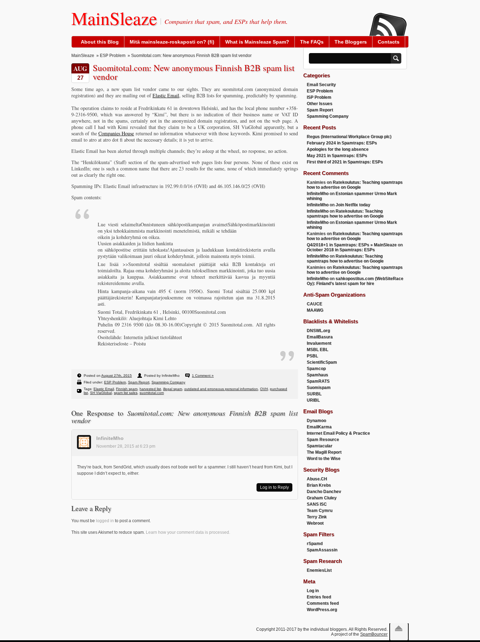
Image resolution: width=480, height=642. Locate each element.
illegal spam (172, 389)
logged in (105, 520)
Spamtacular (319, 445)
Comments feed (323, 603)
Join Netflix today (353, 204)
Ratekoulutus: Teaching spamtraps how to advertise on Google (355, 185)
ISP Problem (319, 97)
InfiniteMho (110, 438)
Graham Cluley (322, 497)
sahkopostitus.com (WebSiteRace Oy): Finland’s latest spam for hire (355, 281)
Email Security (321, 84)
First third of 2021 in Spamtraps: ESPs (345, 162)
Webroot (315, 523)
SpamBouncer (374, 634)
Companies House (116, 133)
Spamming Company (168, 382)
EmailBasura (320, 337)
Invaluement (319, 343)
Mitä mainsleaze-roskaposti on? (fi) (172, 42)
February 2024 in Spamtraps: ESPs (342, 143)
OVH (264, 389)
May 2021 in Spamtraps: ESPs (337, 155)
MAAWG (315, 310)
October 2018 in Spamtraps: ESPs (341, 249)
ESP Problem (112, 55)
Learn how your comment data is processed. (188, 532)
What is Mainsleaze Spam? (257, 42)
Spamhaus (317, 374)
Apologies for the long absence (338, 149)
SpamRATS (318, 381)
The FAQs (312, 42)
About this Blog (100, 42)
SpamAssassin (322, 549)
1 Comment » (203, 375)
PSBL (312, 356)
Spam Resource (323, 439)
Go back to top (399, 628)
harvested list (150, 389)
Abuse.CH (317, 478)
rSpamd (315, 543)
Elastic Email (166, 95)
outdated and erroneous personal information (221, 389)
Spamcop (316, 368)
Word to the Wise (323, 458)
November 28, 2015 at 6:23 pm (125, 446)
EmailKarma (319, 426)
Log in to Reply (274, 487)
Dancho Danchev (324, 491)
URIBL (313, 400)
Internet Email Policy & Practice (338, 433)
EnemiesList (319, 570)
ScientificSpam (322, 362)
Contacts (389, 42)
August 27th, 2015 (116, 375)
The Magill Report (324, 452)
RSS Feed (388, 20)
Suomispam (319, 387)
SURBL (314, 393)
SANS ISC (317, 504)
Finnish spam (126, 389)
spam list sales (125, 393)
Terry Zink (317, 516)
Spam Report (138, 382)
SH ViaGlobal (101, 393)
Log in (313, 590)
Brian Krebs (319, 485)
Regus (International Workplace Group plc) (349, 136)
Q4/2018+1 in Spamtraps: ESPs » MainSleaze (352, 244)
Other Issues (319, 103)
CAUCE (314, 303)
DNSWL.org (318, 330)
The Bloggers (351, 42)
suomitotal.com (152, 393)
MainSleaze (114, 18)
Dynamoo (316, 420)
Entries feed (319, 597)
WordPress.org (322, 609)
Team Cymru (319, 510)
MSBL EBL (317, 349)
